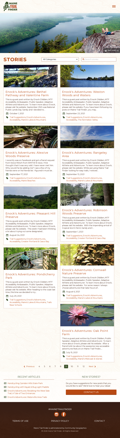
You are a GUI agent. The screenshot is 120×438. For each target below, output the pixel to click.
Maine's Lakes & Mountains (33, 120)
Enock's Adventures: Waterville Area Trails (27, 397)
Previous (30, 366)
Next (91, 366)
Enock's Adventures (35, 117)
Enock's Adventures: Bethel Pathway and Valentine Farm (27, 93)
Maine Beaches (28, 181)
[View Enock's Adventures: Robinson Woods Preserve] (87, 194)
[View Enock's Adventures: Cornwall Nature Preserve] (87, 255)
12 (84, 366)
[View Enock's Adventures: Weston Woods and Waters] (87, 76)
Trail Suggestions (18, 117)
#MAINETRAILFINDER (60, 409)
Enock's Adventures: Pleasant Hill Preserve (30, 215)
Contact (99, 421)
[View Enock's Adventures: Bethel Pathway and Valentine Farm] (31, 76)
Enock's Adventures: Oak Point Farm (85, 332)
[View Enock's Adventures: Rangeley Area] (87, 137)
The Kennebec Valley (88, 120)
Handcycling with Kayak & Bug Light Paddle (28, 387)
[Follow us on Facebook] (63, 415)
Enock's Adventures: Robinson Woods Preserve (84, 212)
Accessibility (15, 120)
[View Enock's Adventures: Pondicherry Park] (31, 259)
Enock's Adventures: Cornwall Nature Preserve (84, 271)
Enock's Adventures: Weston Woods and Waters (83, 93)
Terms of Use (20, 421)
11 (78, 366)
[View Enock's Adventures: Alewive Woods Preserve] (31, 137)
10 (72, 366)
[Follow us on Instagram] (56, 415)
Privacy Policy (60, 421)
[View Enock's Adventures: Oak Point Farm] (87, 315)
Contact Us (91, 392)
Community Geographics (75, 428)
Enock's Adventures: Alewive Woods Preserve (27, 154)
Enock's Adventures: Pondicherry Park (30, 276)
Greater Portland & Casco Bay (92, 238)
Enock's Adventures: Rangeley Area (84, 154)
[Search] (83, 59)
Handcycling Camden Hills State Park (25, 383)
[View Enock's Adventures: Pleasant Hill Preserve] (31, 198)
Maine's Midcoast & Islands (90, 359)
